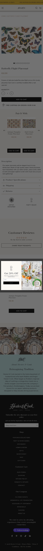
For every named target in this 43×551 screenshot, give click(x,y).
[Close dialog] (41, 262)
